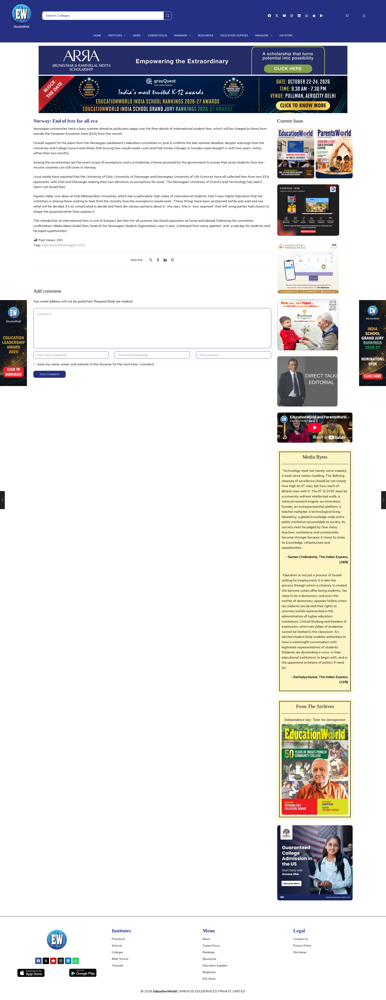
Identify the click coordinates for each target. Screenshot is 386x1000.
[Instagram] (291, 15)
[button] (347, 15)
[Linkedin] (299, 15)
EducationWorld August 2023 (63, 245)
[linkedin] (165, 260)
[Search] (168, 16)
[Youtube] (284, 15)
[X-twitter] (277, 15)
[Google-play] (321, 15)
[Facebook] (269, 15)
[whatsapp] (171, 260)
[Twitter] (151, 260)
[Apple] (314, 15)
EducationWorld (165, 991)
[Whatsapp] (306, 15)
